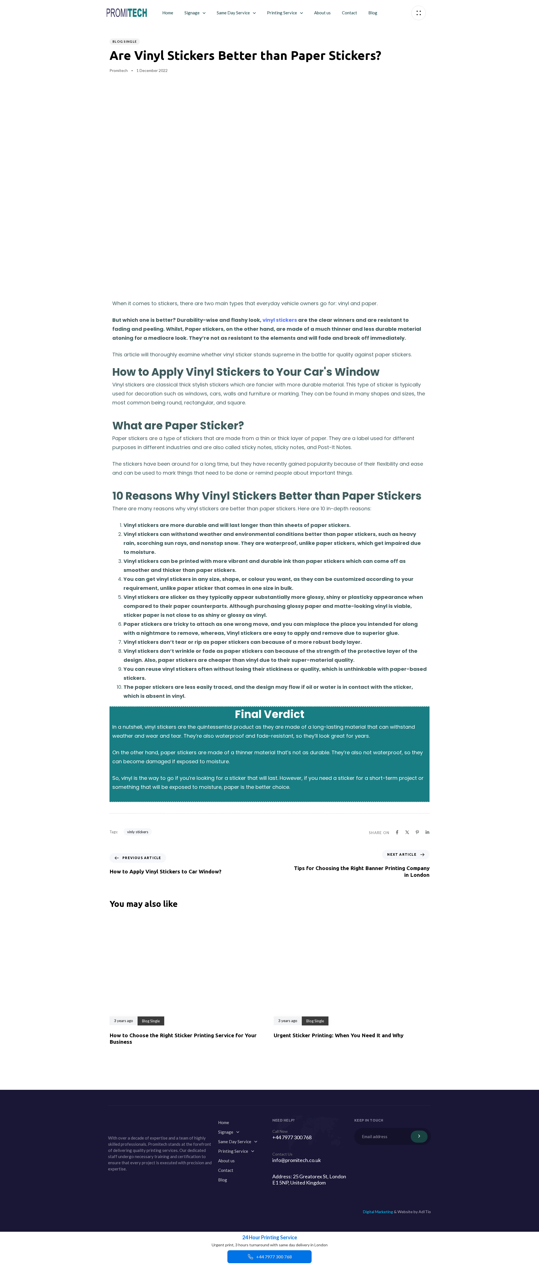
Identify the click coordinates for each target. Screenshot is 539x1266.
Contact (349, 12)
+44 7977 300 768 (274, 1256)
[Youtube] (111, 1181)
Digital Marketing (378, 1211)
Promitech (118, 70)
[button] (418, 13)
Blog (372, 12)
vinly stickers (137, 832)
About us (322, 12)
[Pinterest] (125, 1181)
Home (167, 12)
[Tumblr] (138, 1181)
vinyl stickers (279, 319)
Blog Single (125, 41)
